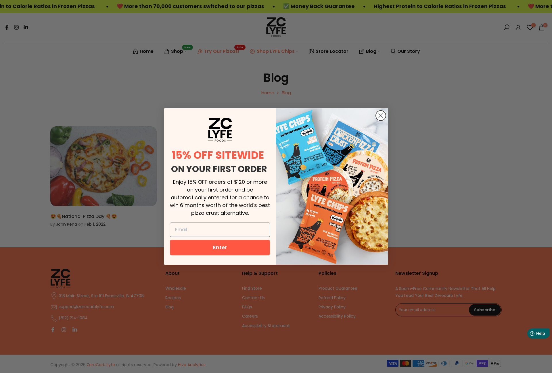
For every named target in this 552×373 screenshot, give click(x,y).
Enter (220, 247)
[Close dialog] (381, 116)
